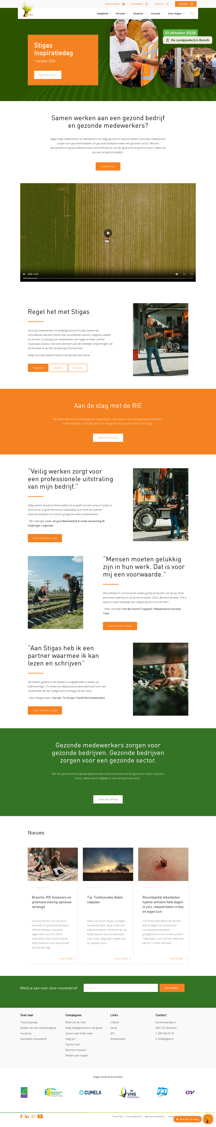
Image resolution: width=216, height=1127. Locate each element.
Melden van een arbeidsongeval (38, 1028)
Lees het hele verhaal (45, 538)
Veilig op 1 (71, 1039)
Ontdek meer (108, 166)
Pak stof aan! (72, 1044)
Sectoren (159, 3)
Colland (114, 1022)
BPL (112, 1033)
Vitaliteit (138, 13)
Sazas (113, 1028)
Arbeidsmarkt (117, 1039)
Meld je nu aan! (47, 75)
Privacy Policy (117, 1116)
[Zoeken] (192, 13)
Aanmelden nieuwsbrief (33, 1039)
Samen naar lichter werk (78, 1033)
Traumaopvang (28, 1022)
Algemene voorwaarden (155, 1116)
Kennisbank (137, 3)
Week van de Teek (75, 1022)
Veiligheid (102, 13)
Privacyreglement (133, 1116)
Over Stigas (174, 13)
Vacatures (26, 1033)
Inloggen (183, 4)
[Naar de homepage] (29, 13)
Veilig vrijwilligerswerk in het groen (84, 1028)
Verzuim (120, 13)
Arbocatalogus (112, 3)
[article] (53, 905)
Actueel (155, 13)
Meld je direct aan (108, 437)
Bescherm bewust (75, 1050)
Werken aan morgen (76, 1055)
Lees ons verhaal (108, 799)
